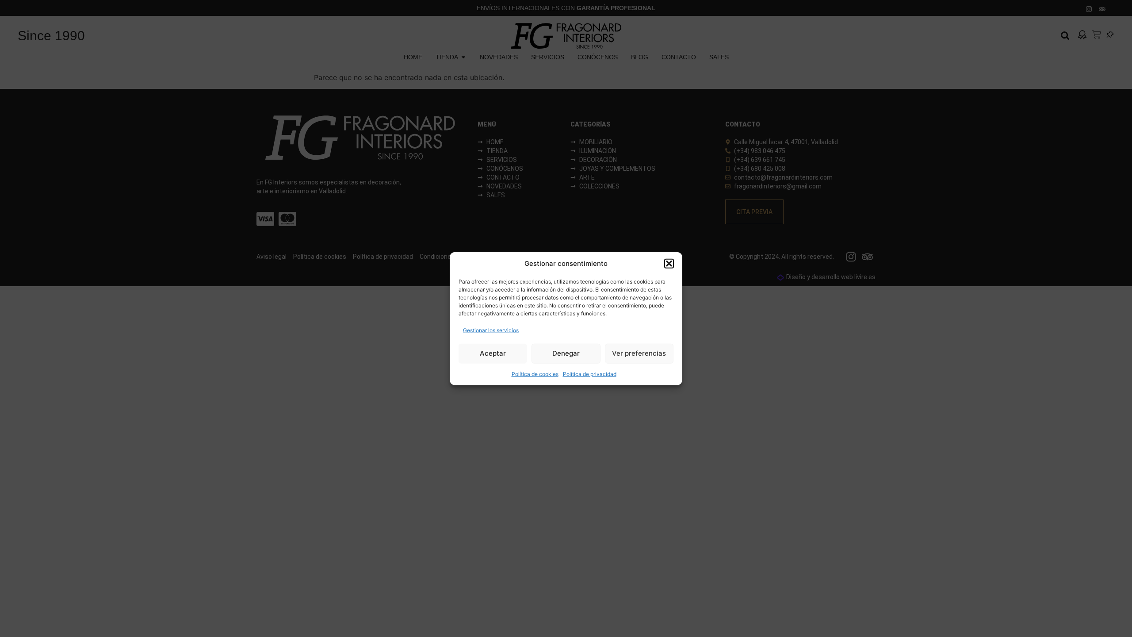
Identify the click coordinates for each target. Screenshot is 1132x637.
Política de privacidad (589, 373)
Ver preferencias (639, 353)
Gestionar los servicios (491, 329)
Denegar (566, 353)
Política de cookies (535, 373)
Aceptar (493, 353)
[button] (669, 263)
